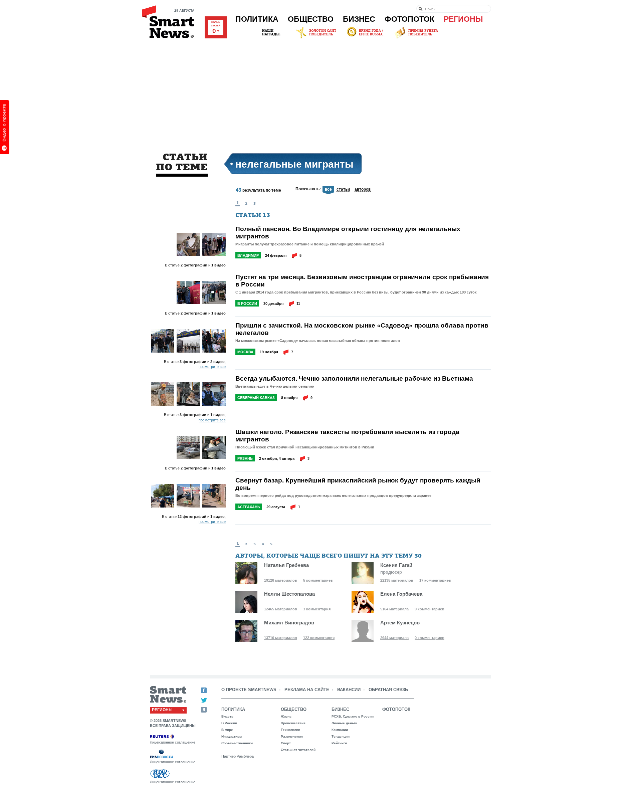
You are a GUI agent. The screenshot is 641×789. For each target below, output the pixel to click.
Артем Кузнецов (400, 622)
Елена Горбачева (401, 594)
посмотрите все (212, 367)
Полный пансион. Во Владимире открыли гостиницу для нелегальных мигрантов (347, 232)
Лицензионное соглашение (172, 742)
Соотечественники (237, 743)
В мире (227, 730)
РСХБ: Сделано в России (353, 716)
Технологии (290, 730)
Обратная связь (388, 689)
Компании (340, 730)
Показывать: (308, 189)
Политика (256, 19)
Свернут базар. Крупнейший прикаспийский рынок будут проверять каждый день (357, 483)
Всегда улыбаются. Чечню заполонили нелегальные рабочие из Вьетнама (354, 378)
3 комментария (317, 609)
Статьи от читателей (298, 750)
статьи (343, 190)
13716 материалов (280, 638)
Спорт (286, 743)
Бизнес (359, 19)
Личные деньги (344, 723)
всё (328, 189)
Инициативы (231, 736)
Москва (245, 352)
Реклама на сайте (306, 689)
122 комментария (319, 638)
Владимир (248, 255)
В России (247, 304)
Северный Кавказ (256, 398)
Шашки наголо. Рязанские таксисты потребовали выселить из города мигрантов (347, 435)
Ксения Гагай (396, 565)
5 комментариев (318, 580)
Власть (227, 716)
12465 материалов (280, 609)
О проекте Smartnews (248, 689)
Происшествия (293, 723)
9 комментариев (429, 609)
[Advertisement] (320, 90)
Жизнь (286, 716)
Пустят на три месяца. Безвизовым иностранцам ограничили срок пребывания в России (362, 280)
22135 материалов (396, 580)
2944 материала (394, 638)
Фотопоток (409, 19)
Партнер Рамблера (237, 756)
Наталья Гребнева (286, 565)
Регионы (463, 19)
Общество (311, 19)
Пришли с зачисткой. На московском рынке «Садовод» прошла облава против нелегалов (361, 329)
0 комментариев (429, 638)
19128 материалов (280, 580)
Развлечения (292, 736)
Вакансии (349, 689)
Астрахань (248, 507)
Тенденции (341, 736)
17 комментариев (435, 580)
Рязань (245, 458)
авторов (363, 190)
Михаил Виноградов (289, 622)
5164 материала (394, 609)
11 (298, 304)
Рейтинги (339, 743)
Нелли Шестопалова (289, 594)
